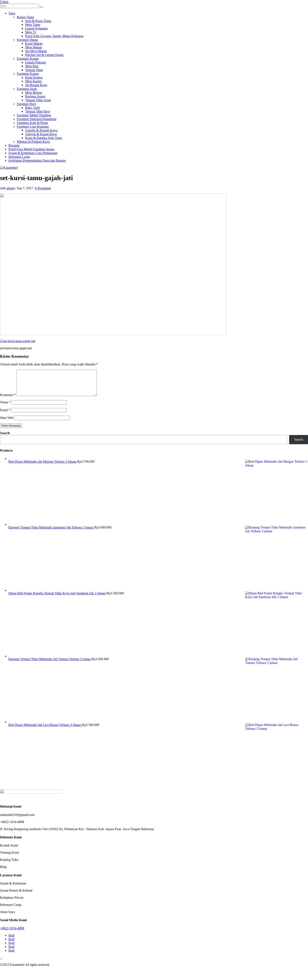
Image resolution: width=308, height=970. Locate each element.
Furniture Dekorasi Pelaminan (36, 119)
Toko (11, 13)
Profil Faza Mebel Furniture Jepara (31, 149)
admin (10, 188)
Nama (5, 402)
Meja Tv (30, 32)
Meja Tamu (32, 24)
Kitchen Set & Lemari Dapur (44, 55)
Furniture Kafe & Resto (32, 123)
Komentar (8, 395)
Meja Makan (33, 47)
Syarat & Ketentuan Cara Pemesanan (32, 153)
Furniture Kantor (28, 73)
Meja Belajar (33, 92)
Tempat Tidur (34, 70)
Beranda (13, 145)
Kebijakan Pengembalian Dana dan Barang (37, 160)
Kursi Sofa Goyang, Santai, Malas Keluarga (54, 36)
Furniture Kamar (28, 58)
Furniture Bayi (26, 104)
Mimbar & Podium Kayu (33, 141)
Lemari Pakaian (35, 62)
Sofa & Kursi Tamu (38, 21)
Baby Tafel (32, 107)
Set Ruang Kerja (36, 85)
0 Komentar (43, 188)
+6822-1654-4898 (12, 928)
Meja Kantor (33, 81)
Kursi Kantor (34, 77)
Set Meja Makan (36, 51)
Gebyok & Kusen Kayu (41, 134)
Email (5, 410)
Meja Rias (32, 66)
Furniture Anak (27, 89)
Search (5, 433)
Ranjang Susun (35, 96)
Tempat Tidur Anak (38, 100)
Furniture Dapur (27, 40)
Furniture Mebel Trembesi (34, 115)
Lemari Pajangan (36, 28)
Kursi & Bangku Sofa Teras (43, 138)
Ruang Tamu (25, 17)
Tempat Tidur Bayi (37, 111)
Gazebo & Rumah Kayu (41, 130)
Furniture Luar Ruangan (33, 126)
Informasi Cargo (19, 156)
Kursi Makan (34, 43)
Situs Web (6, 417)
